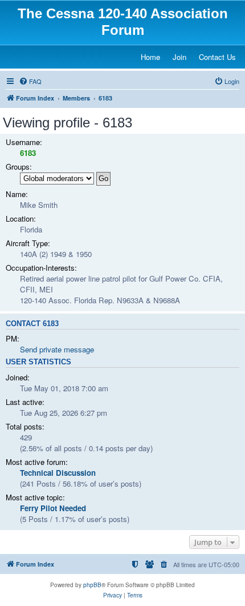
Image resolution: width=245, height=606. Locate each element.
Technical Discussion (58, 472)
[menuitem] (30, 81)
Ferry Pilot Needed (53, 508)
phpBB (92, 585)
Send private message (57, 349)
